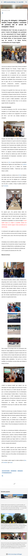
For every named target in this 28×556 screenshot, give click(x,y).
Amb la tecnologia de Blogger (15, 554)
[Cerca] (26, 2)
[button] (2, 13)
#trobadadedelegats (6, 472)
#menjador (20, 470)
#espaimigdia (13, 470)
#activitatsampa (5, 470)
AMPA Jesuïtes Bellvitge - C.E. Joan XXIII (13, 2)
